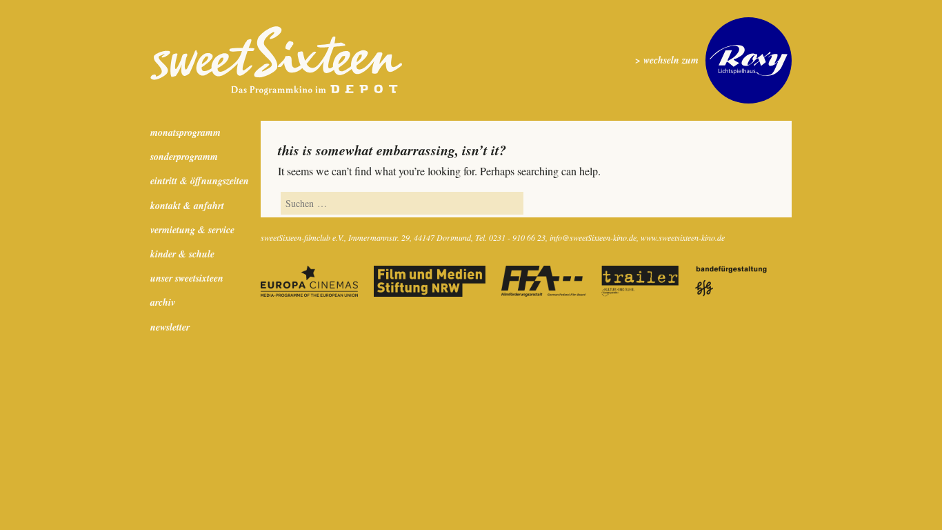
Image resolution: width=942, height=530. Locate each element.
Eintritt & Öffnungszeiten (199, 181)
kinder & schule (182, 254)
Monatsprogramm (185, 132)
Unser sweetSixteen (186, 278)
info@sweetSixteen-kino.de (593, 237)
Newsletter (170, 327)
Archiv (162, 302)
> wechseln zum (667, 60)
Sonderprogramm (184, 157)
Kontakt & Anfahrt (187, 206)
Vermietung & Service (192, 230)
